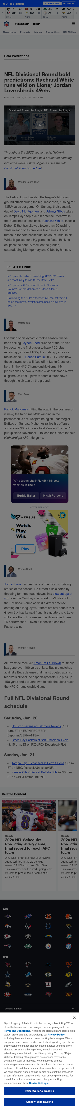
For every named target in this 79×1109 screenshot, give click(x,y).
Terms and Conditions (17, 1030)
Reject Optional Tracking (39, 1090)
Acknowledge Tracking (39, 1101)
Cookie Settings (38, 1082)
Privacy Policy (56, 1034)
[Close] (74, 1017)
